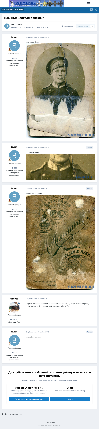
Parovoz (14, 298)
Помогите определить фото (37, 27)
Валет (19, 25)
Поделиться (68, 26)
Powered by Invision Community (50, 425)
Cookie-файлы (49, 422)
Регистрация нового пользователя (28, 399)
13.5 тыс (15, 320)
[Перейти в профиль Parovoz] (14, 307)
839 (15, 58)
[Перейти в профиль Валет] (7, 26)
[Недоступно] (60, 91)
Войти (70, 399)
